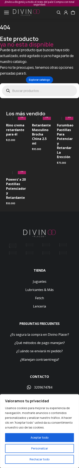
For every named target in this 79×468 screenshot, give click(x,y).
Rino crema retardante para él (15, 130)
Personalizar (39, 448)
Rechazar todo (40, 459)
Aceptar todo (40, 437)
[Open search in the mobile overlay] (39, 90)
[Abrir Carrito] (73, 12)
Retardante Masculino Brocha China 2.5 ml (41, 134)
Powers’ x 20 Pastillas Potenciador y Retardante (16, 188)
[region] (39, 431)
